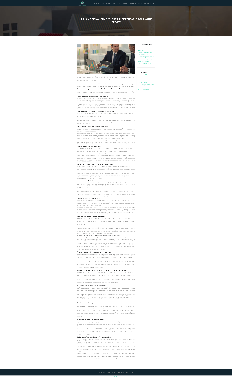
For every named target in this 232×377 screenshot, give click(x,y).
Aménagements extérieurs (122, 3)
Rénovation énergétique (135, 3)
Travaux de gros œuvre (110, 3)
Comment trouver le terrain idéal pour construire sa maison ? (90, 361)
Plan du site (116, 376)
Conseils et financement (146, 3)
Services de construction (99, 3)
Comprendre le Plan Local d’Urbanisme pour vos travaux (122, 361)
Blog (154, 3)
